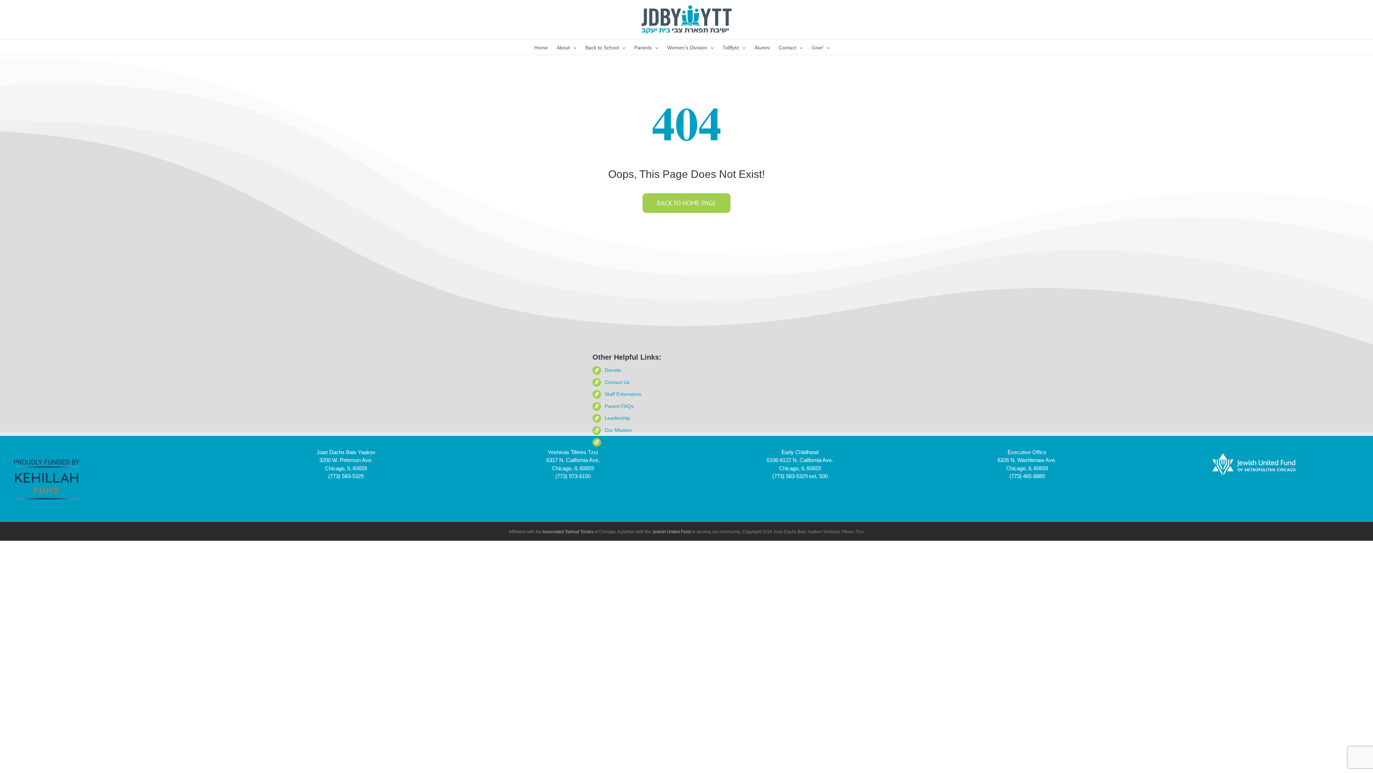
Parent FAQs (619, 406)
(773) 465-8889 (1027, 476)
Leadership (617, 418)
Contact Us (617, 382)
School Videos (621, 442)
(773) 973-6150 (573, 476)
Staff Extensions (623, 394)
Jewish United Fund (671, 531)
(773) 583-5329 (346, 476)
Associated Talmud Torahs (568, 531)
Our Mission (618, 430)
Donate (613, 370)
